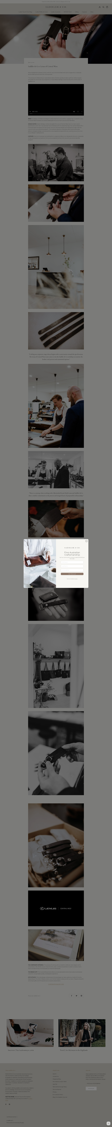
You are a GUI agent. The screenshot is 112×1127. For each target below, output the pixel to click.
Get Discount (72, 574)
